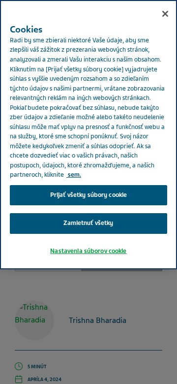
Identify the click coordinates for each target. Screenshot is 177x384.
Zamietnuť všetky (88, 223)
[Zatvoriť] (165, 14)
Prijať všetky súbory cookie (88, 195)
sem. (73, 175)
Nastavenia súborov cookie (88, 251)
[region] (88, 134)
